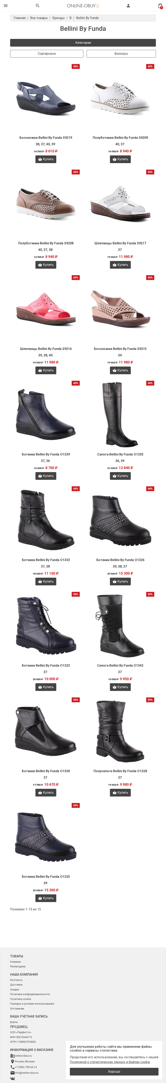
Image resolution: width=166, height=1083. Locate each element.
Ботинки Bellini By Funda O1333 (46, 560)
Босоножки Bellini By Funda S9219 (45, 138)
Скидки (14, 989)
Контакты (16, 979)
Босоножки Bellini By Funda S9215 (120, 349)
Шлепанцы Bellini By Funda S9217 (120, 243)
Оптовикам (17, 1008)
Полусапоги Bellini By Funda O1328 (120, 771)
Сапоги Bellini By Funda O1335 (120, 454)
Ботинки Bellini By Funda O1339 (46, 454)
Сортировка (47, 54)
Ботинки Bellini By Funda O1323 (46, 665)
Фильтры (121, 54)
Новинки (15, 961)
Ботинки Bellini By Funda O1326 (120, 560)
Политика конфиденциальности (30, 994)
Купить (48, 159)
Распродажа (18, 966)
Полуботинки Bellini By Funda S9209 (120, 138)
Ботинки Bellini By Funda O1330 (46, 771)
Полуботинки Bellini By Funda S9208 (45, 243)
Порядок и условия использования (32, 1003)
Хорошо (114, 1071)
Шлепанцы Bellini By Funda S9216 (46, 349)
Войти (14, 1022)
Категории (83, 43)
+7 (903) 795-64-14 (26, 1067)
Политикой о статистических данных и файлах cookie (110, 1062)
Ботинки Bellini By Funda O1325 (46, 877)
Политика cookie (20, 999)
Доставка (16, 984)
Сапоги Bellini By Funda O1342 (120, 665)
